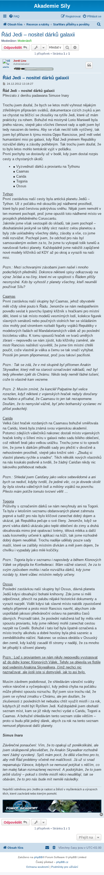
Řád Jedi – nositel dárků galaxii (38, 35)
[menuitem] (14, 16)
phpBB (38, 857)
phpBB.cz (62, 862)
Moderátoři (24, 40)
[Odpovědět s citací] (89, 65)
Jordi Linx (19, 60)
